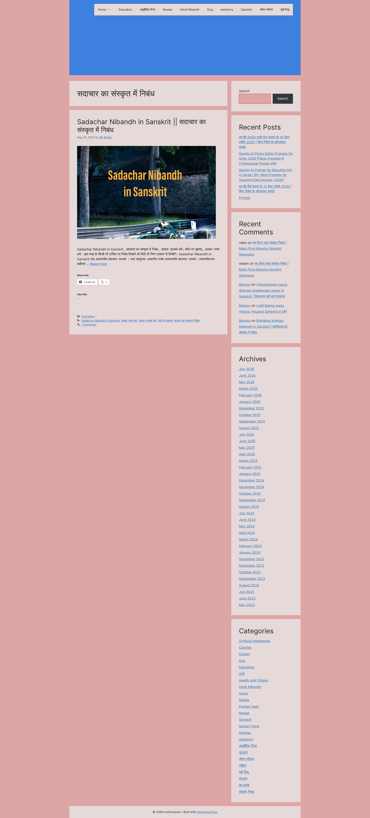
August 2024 (249, 507)
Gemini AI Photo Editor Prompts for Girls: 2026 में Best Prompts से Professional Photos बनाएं (266, 158)
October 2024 (250, 493)
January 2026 (249, 402)
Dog (210, 9)
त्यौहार (242, 765)
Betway (245, 284)
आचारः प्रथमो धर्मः (148, 320)
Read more (98, 264)
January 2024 (249, 552)
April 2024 (247, 533)
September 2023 (252, 579)
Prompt (244, 198)
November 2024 (251, 487)
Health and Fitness (253, 680)
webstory (226, 9)
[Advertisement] (185, 48)
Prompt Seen (249, 706)
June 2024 (247, 520)
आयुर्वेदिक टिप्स (147, 9)
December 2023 (251, 559)
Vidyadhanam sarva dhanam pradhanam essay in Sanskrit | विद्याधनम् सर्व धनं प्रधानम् (263, 290)
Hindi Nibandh (189, 9)
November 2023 (251, 566)
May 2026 (247, 382)
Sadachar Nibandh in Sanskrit (101, 320)
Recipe (167, 9)
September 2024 (252, 500)
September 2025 (252, 421)
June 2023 (247, 598)
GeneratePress (207, 812)
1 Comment (89, 324)
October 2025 (249, 415)
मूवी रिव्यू (285, 9)
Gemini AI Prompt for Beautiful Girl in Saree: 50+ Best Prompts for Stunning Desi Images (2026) (265, 175)
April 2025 (247, 454)
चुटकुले (243, 752)
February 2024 (250, 546)
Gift (242, 674)
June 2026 (247, 375)
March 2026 (248, 389)
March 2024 (248, 539)
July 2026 (246, 369)
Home (102, 9)
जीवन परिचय (266, 9)
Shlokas (245, 733)
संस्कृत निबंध (246, 792)
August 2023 (249, 585)
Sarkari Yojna (249, 726)
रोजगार (243, 779)
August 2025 (249, 428)
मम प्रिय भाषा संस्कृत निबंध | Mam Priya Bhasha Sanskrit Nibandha (263, 248)
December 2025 (251, 408)
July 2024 (246, 513)
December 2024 (251, 480)
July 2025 (246, 434)
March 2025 (248, 461)
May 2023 (247, 605)
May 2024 (247, 526)
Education (125, 9)
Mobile (244, 700)
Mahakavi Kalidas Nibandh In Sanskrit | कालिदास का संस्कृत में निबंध (263, 326)
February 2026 (250, 395)
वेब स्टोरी (244, 785)
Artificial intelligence (254, 641)
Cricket (244, 654)
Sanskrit (246, 9)
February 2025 (250, 467)
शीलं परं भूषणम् (165, 320)
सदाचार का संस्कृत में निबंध (187, 320)
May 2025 (246, 448)
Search (244, 91)
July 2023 (246, 592)
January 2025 (249, 474)
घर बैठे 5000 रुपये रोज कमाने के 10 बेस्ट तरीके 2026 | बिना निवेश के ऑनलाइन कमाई (264, 142)
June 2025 (247, 441)
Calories (245, 648)
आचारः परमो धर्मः (129, 320)
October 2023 (250, 572)
